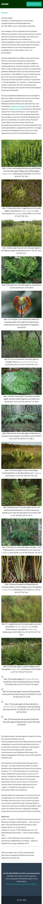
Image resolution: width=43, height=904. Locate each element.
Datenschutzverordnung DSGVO (25, 884)
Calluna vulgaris (26, 211)
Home (4, 4)
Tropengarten (34, 4)
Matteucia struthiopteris (18, 106)
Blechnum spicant (15, 109)
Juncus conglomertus (22, 627)
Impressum (10, 884)
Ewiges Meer (7, 174)
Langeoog (18, 213)
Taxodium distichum (31, 679)
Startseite (4, 13)
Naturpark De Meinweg (28, 362)
